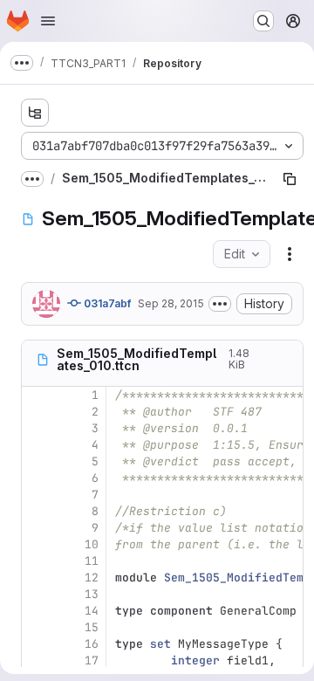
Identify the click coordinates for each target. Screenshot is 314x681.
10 (92, 544)
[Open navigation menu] (48, 21)
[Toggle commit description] (219, 304)
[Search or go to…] (263, 20)
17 (92, 660)
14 (92, 610)
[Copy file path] (290, 179)
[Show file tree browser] (35, 113)
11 (92, 561)
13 (92, 594)
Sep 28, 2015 (171, 303)
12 (92, 577)
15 (92, 627)
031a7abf (106, 303)
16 (92, 643)
